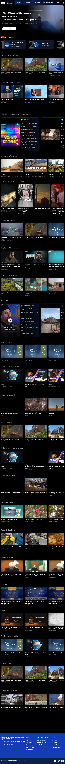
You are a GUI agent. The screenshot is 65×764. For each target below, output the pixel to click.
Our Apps (29, 749)
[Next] (61, 20)
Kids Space (30, 747)
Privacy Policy (56, 747)
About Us (55, 745)
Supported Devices (43, 737)
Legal (54, 737)
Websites (40, 745)
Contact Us (55, 740)
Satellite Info (41, 740)
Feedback (55, 742)
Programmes (30, 745)
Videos (28, 740)
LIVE (27, 737)
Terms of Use (41, 742)
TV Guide (29, 742)
